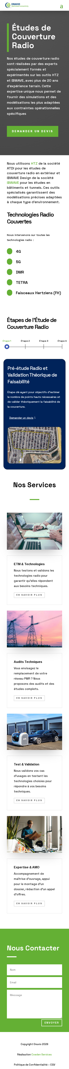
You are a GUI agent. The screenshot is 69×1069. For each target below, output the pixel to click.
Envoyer (51, 1022)
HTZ (34, 163)
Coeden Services (41, 1054)
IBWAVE (13, 182)
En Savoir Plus (29, 595)
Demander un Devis (32, 131)
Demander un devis (21, 418)
